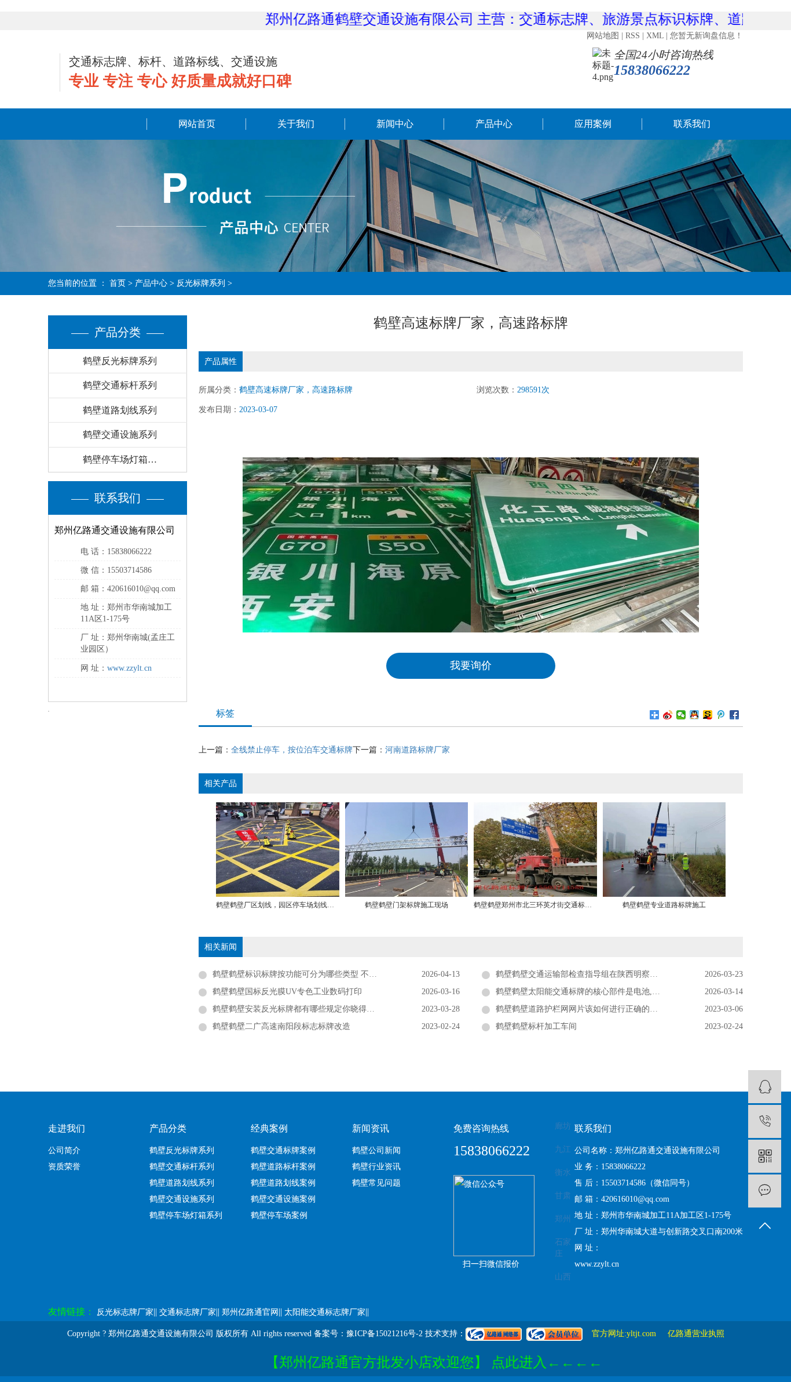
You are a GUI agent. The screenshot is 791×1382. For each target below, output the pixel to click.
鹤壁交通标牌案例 (283, 1150)
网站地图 (603, 35)
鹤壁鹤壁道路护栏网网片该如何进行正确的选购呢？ (589, 1009)
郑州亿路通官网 (250, 1312)
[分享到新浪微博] (668, 714)
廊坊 (563, 1126)
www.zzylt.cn (129, 668)
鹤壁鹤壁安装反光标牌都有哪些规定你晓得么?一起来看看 (316, 1009)
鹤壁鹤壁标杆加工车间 (536, 1026)
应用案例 (592, 124)
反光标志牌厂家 (125, 1312)
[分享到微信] (681, 714)
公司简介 (64, 1150)
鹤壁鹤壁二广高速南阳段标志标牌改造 (281, 1026)
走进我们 (66, 1128)
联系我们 (692, 124)
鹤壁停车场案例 (279, 1215)
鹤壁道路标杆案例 (283, 1166)
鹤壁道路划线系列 (120, 410)
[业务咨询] (764, 1086)
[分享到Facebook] (734, 714)
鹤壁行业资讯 (376, 1166)
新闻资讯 (370, 1128)
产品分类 (167, 1128)
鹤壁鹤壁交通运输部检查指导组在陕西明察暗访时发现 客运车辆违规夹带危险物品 (619, 974)
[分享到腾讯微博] (721, 714)
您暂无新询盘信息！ (706, 35)
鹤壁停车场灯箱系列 (124, 459)
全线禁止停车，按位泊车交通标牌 (292, 749)
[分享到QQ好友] (695, 714)
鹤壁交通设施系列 (120, 434)
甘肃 (563, 1195)
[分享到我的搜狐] (708, 714)
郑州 (563, 1218)
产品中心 (493, 124)
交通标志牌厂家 (187, 1312)
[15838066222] (764, 1121)
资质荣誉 (64, 1166)
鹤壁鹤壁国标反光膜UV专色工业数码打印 (287, 991)
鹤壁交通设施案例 (283, 1199)
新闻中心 (394, 124)
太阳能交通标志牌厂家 (324, 1312)
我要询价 (471, 665)
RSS (632, 35)
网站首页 (196, 124)
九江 (563, 1149)
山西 (563, 1276)
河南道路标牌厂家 (417, 749)
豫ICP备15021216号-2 (384, 1333)
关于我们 (295, 124)
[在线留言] (764, 1191)
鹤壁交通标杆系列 (120, 385)
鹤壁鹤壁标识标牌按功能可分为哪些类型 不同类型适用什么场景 (327, 974)
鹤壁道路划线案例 (283, 1183)
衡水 (563, 1172)
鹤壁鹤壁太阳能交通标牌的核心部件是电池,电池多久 (590, 991)
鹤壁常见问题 (376, 1183)
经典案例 (269, 1128)
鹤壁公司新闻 (376, 1150)
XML (655, 35)
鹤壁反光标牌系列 (120, 361)
